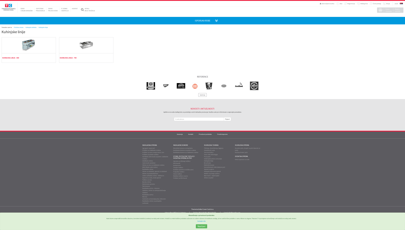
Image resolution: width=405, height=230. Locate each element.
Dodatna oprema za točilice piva (183, 170)
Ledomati (145, 203)
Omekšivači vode (209, 150)
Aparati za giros (209, 169)
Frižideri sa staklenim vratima (151, 150)
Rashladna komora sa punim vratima (184, 150)
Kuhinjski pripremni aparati (212, 171)
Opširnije (202, 95)
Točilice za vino (147, 180)
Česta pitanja (377, 4)
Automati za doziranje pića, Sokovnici (154, 199)
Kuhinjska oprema (242, 145)
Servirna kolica (208, 152)
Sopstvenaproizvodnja (40, 10)
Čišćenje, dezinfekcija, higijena (213, 148)
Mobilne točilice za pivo (180, 176)
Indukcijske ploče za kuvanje (213, 159)
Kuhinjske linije (208, 161)
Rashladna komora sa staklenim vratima (185, 152)
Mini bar (144, 197)
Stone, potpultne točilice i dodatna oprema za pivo (184, 157)
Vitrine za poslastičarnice (150, 173)
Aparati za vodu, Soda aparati (151, 178)
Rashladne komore (180, 145)
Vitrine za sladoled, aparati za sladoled (154, 171)
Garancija (180, 134)
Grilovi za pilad (208, 178)
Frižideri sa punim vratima (150, 154)
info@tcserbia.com (234, 212)
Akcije (388, 4)
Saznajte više (201, 221)
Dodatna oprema (241, 156)
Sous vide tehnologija (211, 154)
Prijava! (227, 119)
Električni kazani (209, 165)
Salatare (145, 192)
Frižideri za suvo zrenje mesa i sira (153, 152)
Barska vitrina (146, 182)
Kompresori (177, 165)
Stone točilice (177, 174)
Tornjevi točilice (178, 167)
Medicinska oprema (148, 184)
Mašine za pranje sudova (211, 173)
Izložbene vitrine (147, 161)
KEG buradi (176, 163)
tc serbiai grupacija (65, 10)
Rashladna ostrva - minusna (150, 188)
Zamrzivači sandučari (148, 163)
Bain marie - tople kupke (211, 176)
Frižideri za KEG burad (180, 178)
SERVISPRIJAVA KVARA (53, 10)
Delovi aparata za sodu (242, 159)
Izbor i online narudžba (27, 10)
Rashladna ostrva (147, 195)
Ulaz (341, 4)
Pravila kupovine (222, 134)
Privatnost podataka (205, 134)
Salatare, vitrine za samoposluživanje (154, 190)
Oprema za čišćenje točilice (181, 161)
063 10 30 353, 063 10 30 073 (207, 212)
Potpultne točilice (178, 172)
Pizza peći (207, 157)
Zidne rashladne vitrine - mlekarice (153, 176)
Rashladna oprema (149, 145)
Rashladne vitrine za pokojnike (152, 201)
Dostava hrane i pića (241, 152)
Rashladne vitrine (147, 169)
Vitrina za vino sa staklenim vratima (153, 165)
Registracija (351, 4)
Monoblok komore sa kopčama (183, 148)
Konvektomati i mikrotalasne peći (214, 167)
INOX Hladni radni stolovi (150, 167)
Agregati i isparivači (148, 148)
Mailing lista (364, 4)
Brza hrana (207, 163)
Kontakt (190, 134)
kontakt (75, 9)
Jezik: (396, 4)
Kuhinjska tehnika (211, 145)
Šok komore (146, 186)
